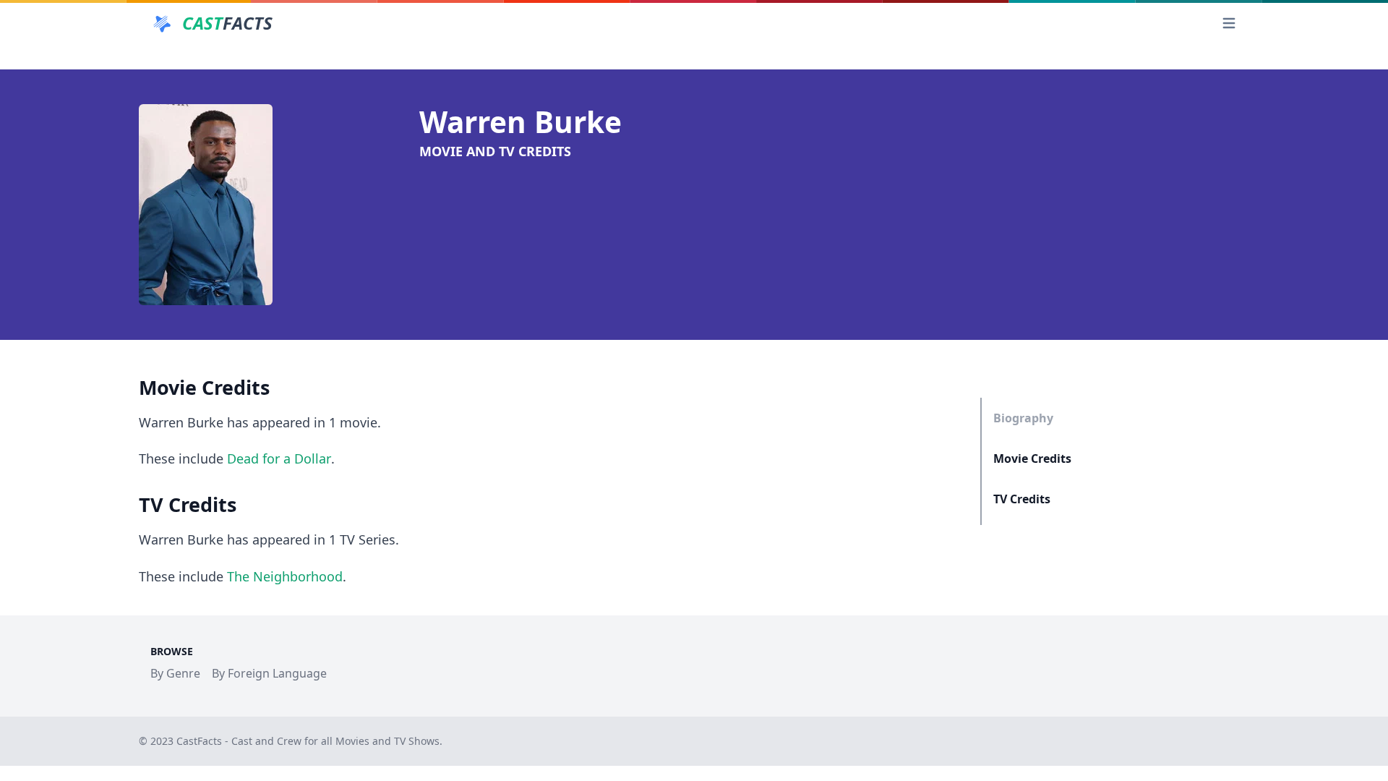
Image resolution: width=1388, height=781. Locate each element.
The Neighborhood (285, 576)
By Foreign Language (269, 673)
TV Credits (1021, 499)
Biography (1023, 418)
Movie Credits (1032, 458)
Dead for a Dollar (279, 458)
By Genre (175, 673)
